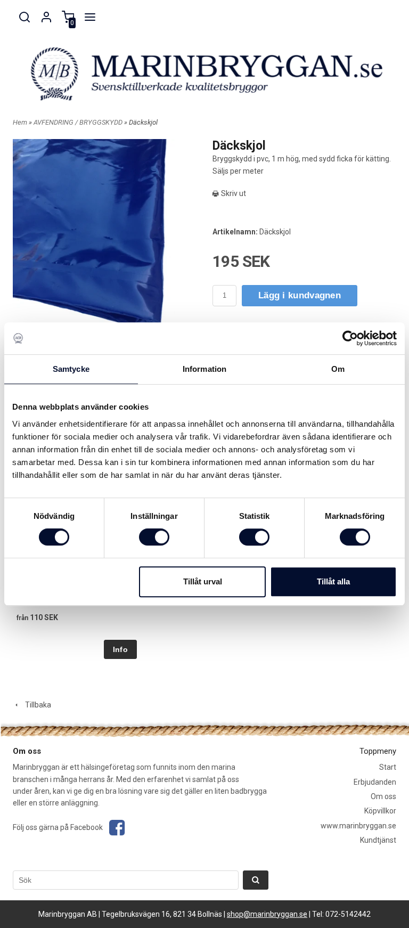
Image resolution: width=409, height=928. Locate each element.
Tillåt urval (202, 581)
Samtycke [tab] (71, 368)
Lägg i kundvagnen (299, 295)
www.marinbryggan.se (358, 825)
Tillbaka (35, 705)
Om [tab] (338, 368)
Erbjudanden (375, 782)
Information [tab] (204, 368)
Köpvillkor (380, 811)
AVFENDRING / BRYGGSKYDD (79, 122)
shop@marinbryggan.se (267, 914)
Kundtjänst (378, 840)
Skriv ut (232, 193)
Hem (20, 122)
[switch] (154, 537)
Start (387, 767)
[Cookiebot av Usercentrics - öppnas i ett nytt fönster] (350, 338)
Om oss (383, 796)
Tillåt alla (333, 581)
